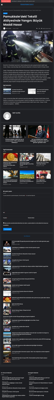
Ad (4, 212)
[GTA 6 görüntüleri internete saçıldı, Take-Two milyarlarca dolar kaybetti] (7, 353)
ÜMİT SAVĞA (8, 28)
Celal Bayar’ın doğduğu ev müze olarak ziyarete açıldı (26, 247)
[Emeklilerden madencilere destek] (7, 328)
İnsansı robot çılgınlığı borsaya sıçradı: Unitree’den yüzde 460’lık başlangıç (31, 339)
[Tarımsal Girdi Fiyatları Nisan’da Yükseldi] (32, 91)
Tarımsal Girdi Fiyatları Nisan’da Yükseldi (22, 291)
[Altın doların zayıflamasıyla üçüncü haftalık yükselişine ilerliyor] (10, 174)
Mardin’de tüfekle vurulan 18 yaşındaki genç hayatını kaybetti (19, 316)
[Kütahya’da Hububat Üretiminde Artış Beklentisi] (27, 174)
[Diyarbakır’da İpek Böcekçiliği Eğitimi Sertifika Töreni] (27, 157)
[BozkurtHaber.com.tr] (27, 4)
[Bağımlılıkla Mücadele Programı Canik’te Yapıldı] (7, 274)
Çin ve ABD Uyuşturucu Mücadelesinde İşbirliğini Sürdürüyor (27, 345)
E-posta (5, 217)
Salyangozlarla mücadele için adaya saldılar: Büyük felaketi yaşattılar (30, 266)
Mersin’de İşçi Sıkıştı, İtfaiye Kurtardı (21, 310)
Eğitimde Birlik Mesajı (17, 304)
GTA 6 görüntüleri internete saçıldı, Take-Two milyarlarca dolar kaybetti (30, 351)
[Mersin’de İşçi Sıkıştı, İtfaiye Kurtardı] (7, 312)
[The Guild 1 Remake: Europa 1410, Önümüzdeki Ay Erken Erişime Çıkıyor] (7, 359)
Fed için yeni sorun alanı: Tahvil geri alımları (42, 163)
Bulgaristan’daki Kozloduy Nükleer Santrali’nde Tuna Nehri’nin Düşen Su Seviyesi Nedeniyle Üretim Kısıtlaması (30, 333)
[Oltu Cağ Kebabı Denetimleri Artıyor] (43, 174)
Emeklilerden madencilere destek (20, 326)
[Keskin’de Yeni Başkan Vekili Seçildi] (7, 287)
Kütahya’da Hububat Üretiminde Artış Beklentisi (26, 180)
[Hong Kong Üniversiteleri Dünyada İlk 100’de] (7, 280)
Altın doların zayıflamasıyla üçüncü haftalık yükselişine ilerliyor (10, 181)
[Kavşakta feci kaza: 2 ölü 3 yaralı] (7, 262)
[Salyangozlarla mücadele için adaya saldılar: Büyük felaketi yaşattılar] (7, 268)
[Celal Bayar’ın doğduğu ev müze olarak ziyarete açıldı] (7, 249)
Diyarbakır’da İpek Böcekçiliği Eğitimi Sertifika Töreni (27, 164)
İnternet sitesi (31, 217)
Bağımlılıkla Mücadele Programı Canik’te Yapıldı (24, 272)
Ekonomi (11, 10)
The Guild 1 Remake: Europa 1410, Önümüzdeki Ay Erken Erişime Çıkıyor (29, 358)
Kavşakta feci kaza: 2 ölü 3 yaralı (20, 260)
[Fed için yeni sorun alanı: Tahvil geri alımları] (43, 157)
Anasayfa (6, 10)
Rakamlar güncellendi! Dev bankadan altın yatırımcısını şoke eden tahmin (10, 164)
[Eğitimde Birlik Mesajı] (7, 306)
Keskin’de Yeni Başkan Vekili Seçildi (21, 285)
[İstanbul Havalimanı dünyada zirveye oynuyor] (7, 91)
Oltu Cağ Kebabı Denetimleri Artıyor (41, 180)
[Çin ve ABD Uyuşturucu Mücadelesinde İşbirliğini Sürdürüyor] (7, 347)
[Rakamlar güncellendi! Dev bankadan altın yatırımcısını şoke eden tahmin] (10, 157)
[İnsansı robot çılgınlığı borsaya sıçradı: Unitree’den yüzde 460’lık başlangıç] (7, 341)
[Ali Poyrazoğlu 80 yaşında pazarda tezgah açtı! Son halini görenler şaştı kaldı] (7, 243)
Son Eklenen (27, 236)
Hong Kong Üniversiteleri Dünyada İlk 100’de (23, 279)
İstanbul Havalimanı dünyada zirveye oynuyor (21, 1)
